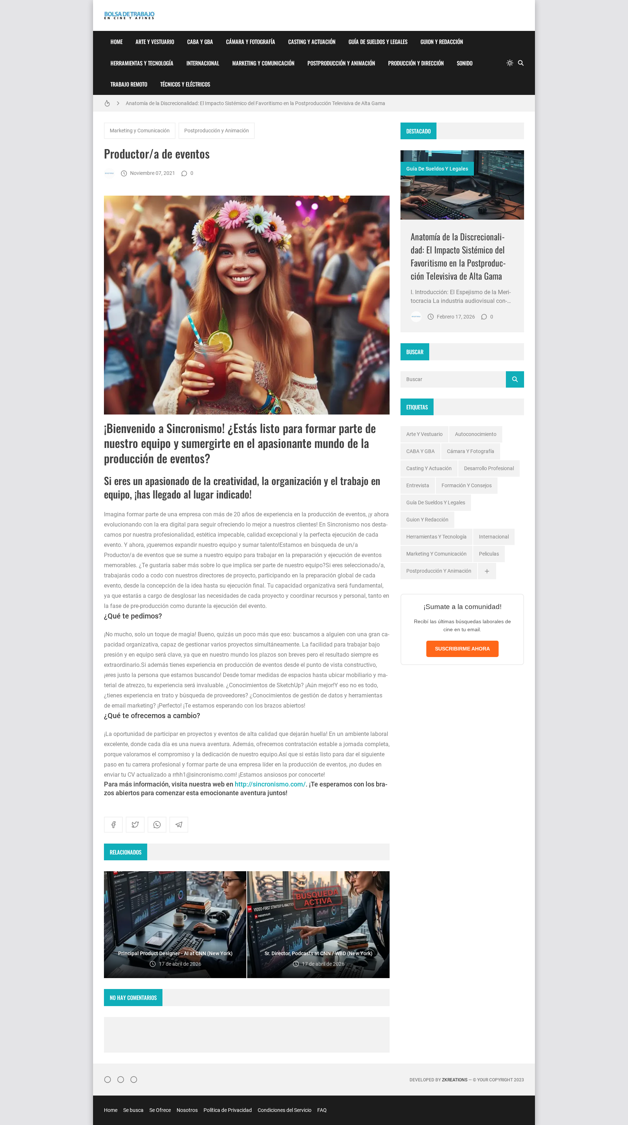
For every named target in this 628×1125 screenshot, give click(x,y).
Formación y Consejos (467, 485)
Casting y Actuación (311, 41)
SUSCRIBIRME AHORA (462, 649)
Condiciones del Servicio (284, 1110)
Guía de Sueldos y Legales (378, 41)
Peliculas (489, 554)
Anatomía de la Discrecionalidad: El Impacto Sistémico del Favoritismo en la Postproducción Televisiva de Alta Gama (255, 103)
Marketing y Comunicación (263, 63)
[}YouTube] (133, 1079)
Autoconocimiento (475, 434)
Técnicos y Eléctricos (185, 84)
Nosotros (187, 1110)
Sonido (464, 63)
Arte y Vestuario (155, 41)
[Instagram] (107, 1079)
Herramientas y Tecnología (141, 63)
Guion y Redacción (441, 41)
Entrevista (417, 485)
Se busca (133, 1110)
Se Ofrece (160, 1110)
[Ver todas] (487, 571)
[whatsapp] (157, 825)
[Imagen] (462, 185)
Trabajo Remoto (128, 84)
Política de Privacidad (228, 1110)
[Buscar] (521, 63)
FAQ (322, 1110)
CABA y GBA (200, 41)
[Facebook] (120, 1079)
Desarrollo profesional (489, 468)
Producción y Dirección (416, 63)
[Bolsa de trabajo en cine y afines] (109, 173)
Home (116, 41)
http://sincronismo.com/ (270, 784)
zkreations (454, 1079)
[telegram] (178, 825)
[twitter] (135, 825)
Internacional (202, 63)
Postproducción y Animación (341, 63)
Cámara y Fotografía (250, 41)
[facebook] (113, 825)
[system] (510, 63)
